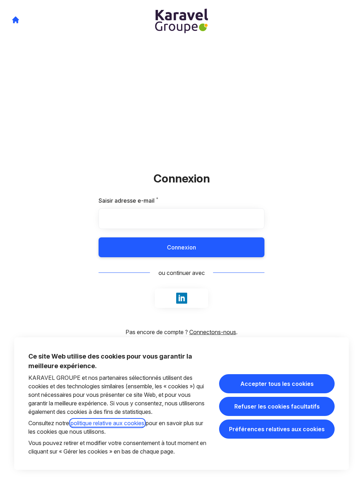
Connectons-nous (212, 332)
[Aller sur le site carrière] (15, 20)
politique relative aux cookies (107, 423)
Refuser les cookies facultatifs (277, 406)
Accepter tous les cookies (277, 383)
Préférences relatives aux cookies (277, 429)
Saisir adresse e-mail (137, 200)
